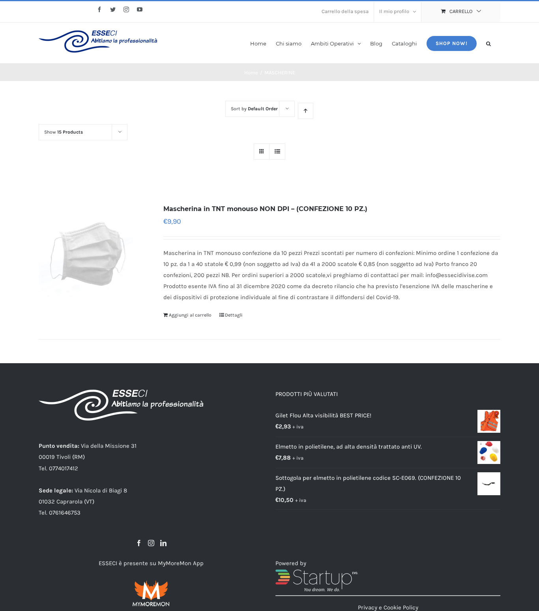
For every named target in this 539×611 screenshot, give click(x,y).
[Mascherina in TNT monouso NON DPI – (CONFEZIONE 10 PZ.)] (92, 256)
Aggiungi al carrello (190, 315)
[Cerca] (488, 43)
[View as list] (277, 151)
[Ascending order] (305, 111)
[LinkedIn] (163, 543)
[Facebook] (139, 543)
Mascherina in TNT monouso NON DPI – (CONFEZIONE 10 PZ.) (265, 209)
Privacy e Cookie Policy (388, 607)
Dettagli (234, 315)
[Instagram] (151, 543)
